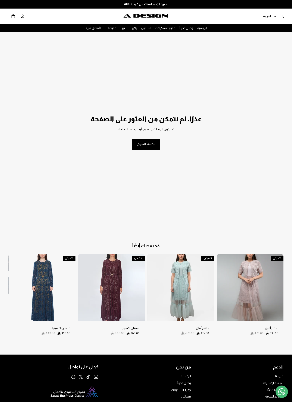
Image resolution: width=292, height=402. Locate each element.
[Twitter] (80, 376)
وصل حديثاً (184, 383)
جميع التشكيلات (181, 390)
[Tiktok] (88, 376)
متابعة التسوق (146, 144)
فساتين (186, 396)
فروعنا (279, 376)
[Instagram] (96, 376)
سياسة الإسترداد (273, 383)
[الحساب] (22, 16)
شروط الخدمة (274, 396)
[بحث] (282, 16)
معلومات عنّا (275, 390)
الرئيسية (186, 376)
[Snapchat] (73, 376)
